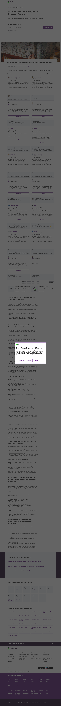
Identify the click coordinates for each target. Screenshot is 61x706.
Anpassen (36, 360)
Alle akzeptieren (21, 360)
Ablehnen (29, 360)
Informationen (28, 354)
